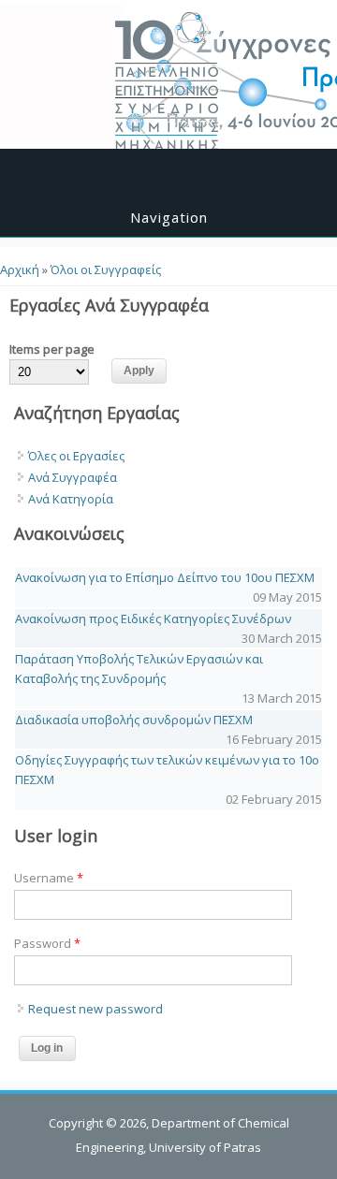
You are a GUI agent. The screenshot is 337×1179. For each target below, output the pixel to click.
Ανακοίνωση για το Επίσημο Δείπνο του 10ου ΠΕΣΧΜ (165, 577)
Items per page (52, 349)
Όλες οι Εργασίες (76, 455)
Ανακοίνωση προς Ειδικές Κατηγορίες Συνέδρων (153, 618)
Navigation (169, 217)
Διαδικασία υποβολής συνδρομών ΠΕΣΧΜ (134, 719)
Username (48, 877)
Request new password (95, 1008)
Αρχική (19, 269)
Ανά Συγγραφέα (72, 477)
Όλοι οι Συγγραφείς (106, 269)
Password (47, 943)
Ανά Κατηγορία (70, 498)
